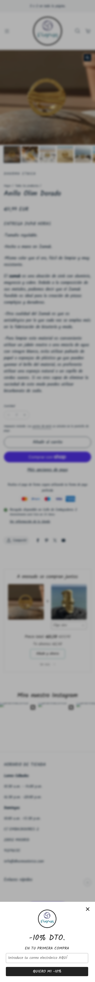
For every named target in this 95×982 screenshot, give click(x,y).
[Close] (87, 909)
